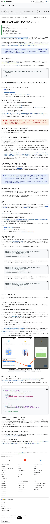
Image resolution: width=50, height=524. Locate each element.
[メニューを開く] (2, 1)
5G (18, 476)
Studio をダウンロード (22, 489)
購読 (19, 518)
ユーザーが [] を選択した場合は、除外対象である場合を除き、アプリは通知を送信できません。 (24, 113)
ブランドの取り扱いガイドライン (19, 514)
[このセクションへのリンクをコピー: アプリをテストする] (16, 237)
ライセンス (10, 514)
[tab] (4, 387)
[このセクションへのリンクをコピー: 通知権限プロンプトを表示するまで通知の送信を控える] (32, 310)
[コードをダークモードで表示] (46, 69)
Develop (3, 5)
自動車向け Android (37, 472)
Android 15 (3, 487)
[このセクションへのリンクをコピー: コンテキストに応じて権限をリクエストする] (26, 417)
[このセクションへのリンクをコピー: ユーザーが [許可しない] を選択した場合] (24, 111)
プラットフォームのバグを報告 (40, 483)
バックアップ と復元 (25, 178)
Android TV (36, 474)
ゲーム (19, 466)
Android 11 (3, 495)
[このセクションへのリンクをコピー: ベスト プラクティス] (16, 295)
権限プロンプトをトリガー (17, 316)
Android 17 (3, 483)
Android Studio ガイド (22, 483)
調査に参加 (36, 489)
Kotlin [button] (4, 387)
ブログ (2, 476)
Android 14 (3, 489)
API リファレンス (21, 487)
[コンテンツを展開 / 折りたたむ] (9, 26)
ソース (2, 472)
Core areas (11, 5)
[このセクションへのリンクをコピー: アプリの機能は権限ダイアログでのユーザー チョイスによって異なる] (2, 85)
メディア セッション (5, 213)
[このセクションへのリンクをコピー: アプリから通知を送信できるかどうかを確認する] (29, 432)
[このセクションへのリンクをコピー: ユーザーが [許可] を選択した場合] (21, 100)
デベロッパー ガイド (21, 485)
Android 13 (3, 491)
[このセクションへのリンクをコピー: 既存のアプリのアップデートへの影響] (27, 164)
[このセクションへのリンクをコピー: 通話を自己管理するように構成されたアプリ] (27, 217)
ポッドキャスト (4, 478)
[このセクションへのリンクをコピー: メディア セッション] (14, 211)
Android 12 (3, 493)
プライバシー (20, 474)
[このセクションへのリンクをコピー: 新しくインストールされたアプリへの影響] (30, 137)
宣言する (18, 65)
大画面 (35, 466)
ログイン (47, 1)
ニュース (3, 474)
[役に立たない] (48, 18)
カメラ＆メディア (21, 472)
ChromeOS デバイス (38, 470)
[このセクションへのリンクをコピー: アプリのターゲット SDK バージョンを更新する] (28, 302)
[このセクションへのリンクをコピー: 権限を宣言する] (13, 59)
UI (16, 5)
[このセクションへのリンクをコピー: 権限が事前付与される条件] (20, 189)
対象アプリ (19, 168)
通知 (21, 107)
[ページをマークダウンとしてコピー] (36, 22)
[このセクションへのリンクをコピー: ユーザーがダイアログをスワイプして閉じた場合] (29, 128)
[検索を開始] (31, 1)
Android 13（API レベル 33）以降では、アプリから (12, 37)
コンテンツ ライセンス (22, 452)
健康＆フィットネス (21, 470)
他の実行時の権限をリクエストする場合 (10, 63)
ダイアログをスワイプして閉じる (23, 94)
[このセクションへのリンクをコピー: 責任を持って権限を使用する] (18, 439)
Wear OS (35, 468)
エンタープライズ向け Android (7, 468)
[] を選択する (9, 92)
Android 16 (3, 485)
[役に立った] (46, 18)
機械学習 (19, 468)
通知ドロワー (37, 107)
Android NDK (20, 491)
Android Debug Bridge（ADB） (17, 241)
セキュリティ (4, 470)
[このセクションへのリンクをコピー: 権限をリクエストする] (17, 376)
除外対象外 (26, 37)
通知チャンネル (18, 105)
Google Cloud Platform (6, 508)
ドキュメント (25, 17)
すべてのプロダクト (5, 510)
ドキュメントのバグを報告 (39, 485)
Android (3, 466)
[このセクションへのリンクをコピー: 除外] (5, 202)
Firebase (3, 506)
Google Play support (38, 487)
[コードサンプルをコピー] (47, 69)
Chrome (3, 504)
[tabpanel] (25, 401)
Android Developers (5, 17)
